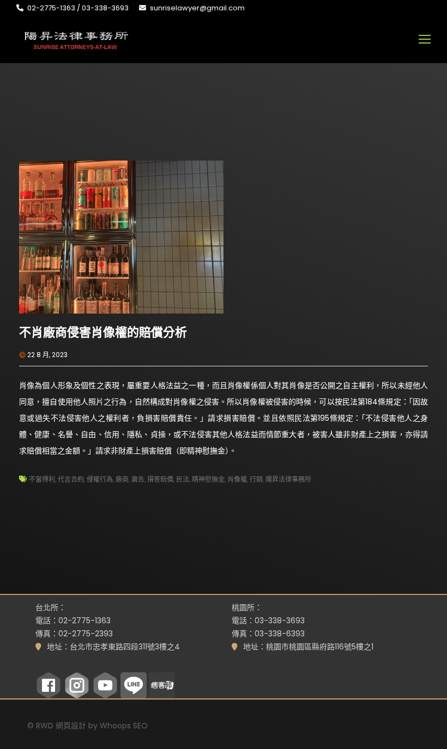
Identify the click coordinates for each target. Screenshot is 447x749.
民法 (182, 479)
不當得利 (42, 479)
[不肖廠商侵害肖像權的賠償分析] (121, 236)
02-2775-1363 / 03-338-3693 (78, 8)
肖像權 (237, 479)
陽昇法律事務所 (288, 479)
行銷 (256, 479)
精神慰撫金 (208, 479)
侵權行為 (100, 479)
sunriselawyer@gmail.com (197, 8)
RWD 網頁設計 (61, 725)
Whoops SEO (124, 725)
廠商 (122, 479)
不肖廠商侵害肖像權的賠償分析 (103, 332)
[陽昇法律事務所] (76, 39)
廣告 (137, 479)
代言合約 (71, 479)
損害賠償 (160, 479)
